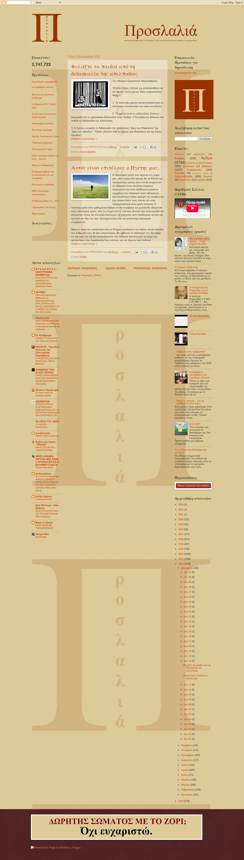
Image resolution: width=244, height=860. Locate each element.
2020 (181, 519)
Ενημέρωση (194, 169)
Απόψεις (180, 158)
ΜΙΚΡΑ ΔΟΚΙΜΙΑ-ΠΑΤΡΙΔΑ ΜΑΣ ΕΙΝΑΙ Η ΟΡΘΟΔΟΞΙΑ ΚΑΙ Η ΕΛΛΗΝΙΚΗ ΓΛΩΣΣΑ (47, 460)
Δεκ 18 (188, 636)
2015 (181, 544)
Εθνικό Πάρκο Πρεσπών (47, 436)
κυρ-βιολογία (43, 433)
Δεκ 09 (188, 699)
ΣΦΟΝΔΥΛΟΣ (43, 401)
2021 (181, 514)
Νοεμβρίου (187, 745)
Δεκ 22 (188, 616)
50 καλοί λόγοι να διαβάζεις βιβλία (44, 394)
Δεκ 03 (188, 729)
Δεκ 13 (188, 661)
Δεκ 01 (188, 739)
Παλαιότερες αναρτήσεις (150, 268)
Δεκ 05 (188, 719)
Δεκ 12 (188, 684)
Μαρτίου (185, 784)
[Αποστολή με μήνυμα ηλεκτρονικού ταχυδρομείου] (141, 147)
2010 (181, 801)
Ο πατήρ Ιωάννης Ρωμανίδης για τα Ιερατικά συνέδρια (198, 290)
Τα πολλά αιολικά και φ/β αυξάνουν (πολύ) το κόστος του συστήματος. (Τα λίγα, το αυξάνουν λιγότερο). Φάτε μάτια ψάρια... (47, 483)
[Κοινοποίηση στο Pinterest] (155, 147)
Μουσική (207, 176)
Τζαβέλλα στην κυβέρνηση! (190, 351)
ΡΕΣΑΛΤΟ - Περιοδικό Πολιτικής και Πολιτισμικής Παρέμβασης (48, 351)
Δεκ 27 (188, 591)
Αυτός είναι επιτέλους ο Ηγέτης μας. (115, 167)
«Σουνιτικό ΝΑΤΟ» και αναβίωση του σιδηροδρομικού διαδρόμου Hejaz (46, 282)
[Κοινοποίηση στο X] (148, 147)
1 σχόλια (126, 252)
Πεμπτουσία (42, 318)
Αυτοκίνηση (192, 163)
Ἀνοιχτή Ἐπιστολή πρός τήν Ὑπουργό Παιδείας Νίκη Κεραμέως (47, 514)
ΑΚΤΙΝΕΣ (41, 292)
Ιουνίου (185, 770)
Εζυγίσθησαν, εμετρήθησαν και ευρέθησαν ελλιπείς (199, 375)
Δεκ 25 (188, 601)
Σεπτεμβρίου (188, 755)
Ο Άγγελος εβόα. (198, 334)
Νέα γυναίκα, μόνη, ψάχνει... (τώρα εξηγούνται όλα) (199, 241)
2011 (181, 563)
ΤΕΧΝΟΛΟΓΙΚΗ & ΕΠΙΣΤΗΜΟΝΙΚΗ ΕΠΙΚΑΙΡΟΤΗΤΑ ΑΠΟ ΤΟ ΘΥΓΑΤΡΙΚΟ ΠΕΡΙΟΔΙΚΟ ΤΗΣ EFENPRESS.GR (47, 410)
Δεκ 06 (188, 714)
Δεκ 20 (188, 626)
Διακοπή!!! (194, 424)
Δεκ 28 (188, 587)
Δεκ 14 (188, 656)
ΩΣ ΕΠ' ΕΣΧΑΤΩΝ (198, 316)
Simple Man (42, 534)
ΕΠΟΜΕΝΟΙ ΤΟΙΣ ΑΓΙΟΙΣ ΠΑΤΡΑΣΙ (45, 371)
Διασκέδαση (188, 166)
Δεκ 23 (188, 611)
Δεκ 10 (188, 694)
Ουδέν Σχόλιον (44, 496)
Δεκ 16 (188, 646)
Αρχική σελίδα (115, 268)
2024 (181, 504)
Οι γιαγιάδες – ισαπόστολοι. (42, 425)
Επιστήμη (180, 173)
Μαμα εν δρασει (44, 522)
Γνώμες (207, 162)
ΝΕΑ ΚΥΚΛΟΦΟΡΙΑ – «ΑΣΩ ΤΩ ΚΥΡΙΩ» (46, 449)
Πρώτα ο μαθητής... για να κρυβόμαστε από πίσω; (190, 402)
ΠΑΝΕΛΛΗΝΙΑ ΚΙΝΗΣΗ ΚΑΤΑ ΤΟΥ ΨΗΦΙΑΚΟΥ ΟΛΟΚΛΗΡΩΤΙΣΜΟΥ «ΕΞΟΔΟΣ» (47, 379)
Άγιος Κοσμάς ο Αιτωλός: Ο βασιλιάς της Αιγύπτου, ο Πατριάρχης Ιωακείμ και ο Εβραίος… (48, 325)
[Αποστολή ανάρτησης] (134, 147)
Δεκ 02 (188, 734)
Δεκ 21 (188, 621)
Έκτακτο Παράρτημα (47, 390)
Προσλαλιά (185, 179)
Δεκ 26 (188, 596)
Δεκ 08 (188, 704)
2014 (181, 549)
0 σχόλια (124, 147)
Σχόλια (201, 179)
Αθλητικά (179, 154)
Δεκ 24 (188, 606)
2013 (181, 554)
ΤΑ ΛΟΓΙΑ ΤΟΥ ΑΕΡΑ (47, 421)
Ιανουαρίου (187, 794)
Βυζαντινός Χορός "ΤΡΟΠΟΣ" (46, 443)
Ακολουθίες (199, 154)
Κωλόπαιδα (41, 537)
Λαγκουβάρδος (88, 151)
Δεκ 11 (188, 689)
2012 (181, 559)
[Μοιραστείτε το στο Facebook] (151, 147)
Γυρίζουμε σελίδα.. (44, 499)
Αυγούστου (187, 760)
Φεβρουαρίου (188, 789)
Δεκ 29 (188, 582)
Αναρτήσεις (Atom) (91, 275)
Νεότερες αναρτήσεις (82, 268)
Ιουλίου (185, 765)
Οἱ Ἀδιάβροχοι (44, 335)
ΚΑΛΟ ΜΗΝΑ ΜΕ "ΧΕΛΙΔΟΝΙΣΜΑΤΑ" (45, 526)
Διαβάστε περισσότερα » (84, 138)
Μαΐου (184, 775)
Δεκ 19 (188, 631)
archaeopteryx (43, 473)
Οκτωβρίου (187, 750)
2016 (181, 539)
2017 (181, 534)
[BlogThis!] (144, 147)
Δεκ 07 (188, 709)
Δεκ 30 (188, 577)
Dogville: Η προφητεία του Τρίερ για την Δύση (46, 339)
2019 (181, 524)
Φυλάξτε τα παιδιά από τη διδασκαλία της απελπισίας (104, 70)
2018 (181, 529)
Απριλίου (186, 779)
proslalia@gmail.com (185, 73)
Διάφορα (207, 166)
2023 (181, 509)
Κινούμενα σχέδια (200, 173)
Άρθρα (83, 256)
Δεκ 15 (188, 651)
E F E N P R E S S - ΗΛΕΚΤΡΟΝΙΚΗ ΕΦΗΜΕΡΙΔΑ (46, 272)
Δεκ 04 (188, 724)
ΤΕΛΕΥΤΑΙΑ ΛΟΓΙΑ (44, 467)
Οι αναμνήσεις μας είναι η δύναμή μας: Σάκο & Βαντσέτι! (48, 361)
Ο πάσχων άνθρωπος (186, 267)
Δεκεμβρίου (187, 568)
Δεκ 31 (188, 572)
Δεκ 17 (188, 641)
